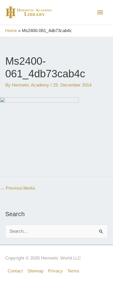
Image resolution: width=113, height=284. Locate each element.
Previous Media (18, 188)
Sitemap (35, 270)
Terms (73, 270)
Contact (15, 270)
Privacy (55, 270)
